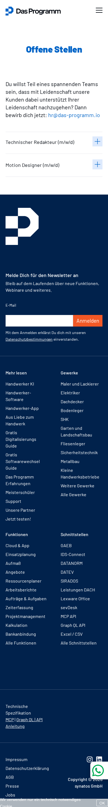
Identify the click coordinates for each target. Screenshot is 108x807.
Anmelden (87, 320)
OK (102, 803)
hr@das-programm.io (74, 115)
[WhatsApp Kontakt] (99, 770)
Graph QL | (26, 719)
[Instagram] (89, 759)
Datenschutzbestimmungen (29, 339)
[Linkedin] (99, 759)
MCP (10, 719)
